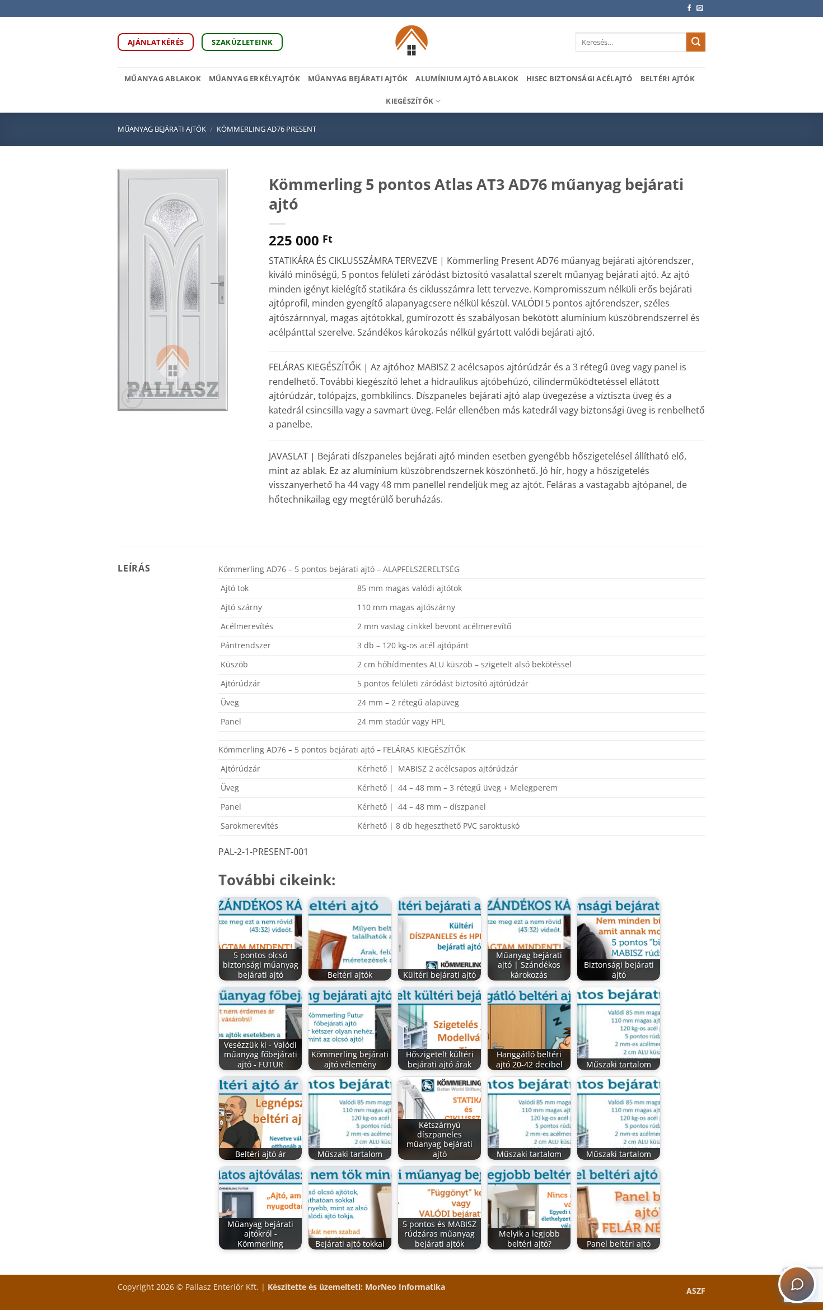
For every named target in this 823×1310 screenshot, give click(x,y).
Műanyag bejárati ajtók (358, 78)
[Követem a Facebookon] (689, 8)
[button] (132, 398)
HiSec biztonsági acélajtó (579, 78)
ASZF (695, 1290)
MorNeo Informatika (405, 1286)
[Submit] (695, 42)
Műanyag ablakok (162, 78)
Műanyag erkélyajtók (254, 78)
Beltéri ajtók (667, 78)
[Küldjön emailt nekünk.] (699, 8)
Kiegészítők (409, 101)
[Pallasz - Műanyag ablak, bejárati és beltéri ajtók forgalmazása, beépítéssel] (412, 42)
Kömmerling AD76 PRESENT (266, 129)
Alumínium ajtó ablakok (466, 78)
